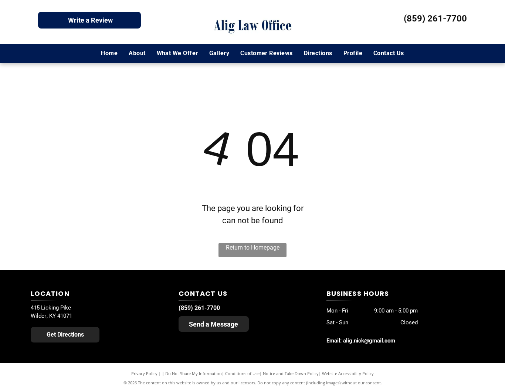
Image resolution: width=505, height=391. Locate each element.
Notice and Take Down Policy (291, 373)
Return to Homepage (252, 247)
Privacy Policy (144, 373)
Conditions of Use (242, 373)
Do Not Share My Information (193, 373)
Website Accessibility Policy (348, 373)
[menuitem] (109, 53)
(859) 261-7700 (435, 18)
